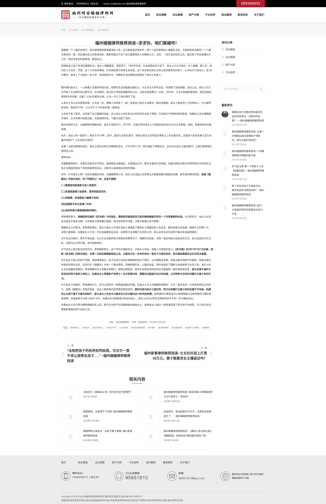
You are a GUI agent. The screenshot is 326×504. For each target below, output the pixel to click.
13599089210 (82, 3)
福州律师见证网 (175, 500)
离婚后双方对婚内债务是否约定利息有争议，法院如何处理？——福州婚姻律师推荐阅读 (248, 116)
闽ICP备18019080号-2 (131, 496)
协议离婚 (230, 49)
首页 (63, 30)
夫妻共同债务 (97, 328)
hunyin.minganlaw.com (114, 3)
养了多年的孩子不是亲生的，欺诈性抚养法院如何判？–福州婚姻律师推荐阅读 (248, 190)
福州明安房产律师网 (137, 500)
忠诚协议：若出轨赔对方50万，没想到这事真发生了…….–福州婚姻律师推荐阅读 (187, 413)
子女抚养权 (123, 328)
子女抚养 (230, 72)
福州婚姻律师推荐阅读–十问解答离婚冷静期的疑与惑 (248, 153)
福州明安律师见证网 (157, 500)
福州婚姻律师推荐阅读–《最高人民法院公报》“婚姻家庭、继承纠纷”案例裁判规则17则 (188, 433)
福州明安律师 (163, 328)
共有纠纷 (85, 328)
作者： (139, 322)
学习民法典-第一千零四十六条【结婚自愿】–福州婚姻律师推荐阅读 (248, 170)
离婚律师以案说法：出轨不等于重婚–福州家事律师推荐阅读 (107, 433)
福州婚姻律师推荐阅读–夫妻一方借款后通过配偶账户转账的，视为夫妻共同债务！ (248, 135)
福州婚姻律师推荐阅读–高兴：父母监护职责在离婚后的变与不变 (248, 209)
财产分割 (230, 64)
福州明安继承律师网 (116, 500)
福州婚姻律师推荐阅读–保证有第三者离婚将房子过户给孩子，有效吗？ (188, 394)
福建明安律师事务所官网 (73, 500)
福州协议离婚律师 (138, 328)
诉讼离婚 (73, 30)
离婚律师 (205, 328)
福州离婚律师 (177, 328)
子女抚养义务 (111, 328)
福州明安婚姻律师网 (96, 500)
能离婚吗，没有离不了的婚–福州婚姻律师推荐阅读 (107, 413)
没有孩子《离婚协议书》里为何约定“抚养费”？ (107, 392)
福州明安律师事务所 (136, 3)
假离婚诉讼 (74, 328)
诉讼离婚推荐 (87, 30)
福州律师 (151, 328)
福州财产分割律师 (192, 328)
